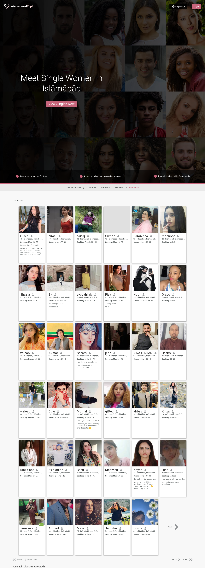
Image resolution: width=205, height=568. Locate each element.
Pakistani (105, 187)
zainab (25, 353)
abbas (137, 411)
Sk (50, 294)
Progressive (53, 307)
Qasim (166, 353)
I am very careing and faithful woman (85, 366)
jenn (108, 353)
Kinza (166, 411)
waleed (25, 411)
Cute (52, 411)
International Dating (75, 187)
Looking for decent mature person (88, 420)
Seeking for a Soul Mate (29, 245)
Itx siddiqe (56, 470)
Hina (165, 470)
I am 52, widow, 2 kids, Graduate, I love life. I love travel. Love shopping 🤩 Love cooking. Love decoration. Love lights (143, 485)
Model (107, 307)
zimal (52, 236)
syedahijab (84, 294)
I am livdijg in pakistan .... (87, 362)
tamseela (26, 528)
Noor (136, 294)
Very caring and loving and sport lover (172, 483)
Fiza (108, 294)
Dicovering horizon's (56, 304)
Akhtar (53, 353)
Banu (80, 470)
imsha (137, 528)
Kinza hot (27, 470)
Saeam (82, 353)
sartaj (81, 236)
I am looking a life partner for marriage (173, 479)
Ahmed (54, 528)
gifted (109, 411)
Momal (82, 411)
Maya (81, 528)
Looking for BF (110, 304)
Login (196, 6)
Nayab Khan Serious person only (145, 479)
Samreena (140, 236)
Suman (110, 236)
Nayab (137, 470)
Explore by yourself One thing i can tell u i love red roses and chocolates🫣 (88, 426)
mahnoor (168, 236)
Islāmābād (119, 187)
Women (92, 187)
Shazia (25, 294)
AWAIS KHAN (142, 353)
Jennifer (111, 528)
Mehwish (111, 470)
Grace (24, 236)
